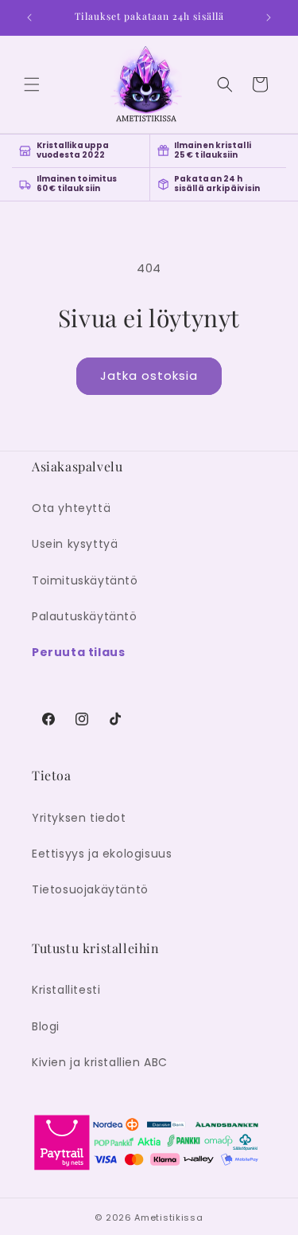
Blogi (46, 1026)
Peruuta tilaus (78, 652)
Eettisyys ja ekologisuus (102, 854)
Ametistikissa (168, 1217)
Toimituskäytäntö (85, 580)
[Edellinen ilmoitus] (29, 17)
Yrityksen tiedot (79, 818)
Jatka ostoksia (149, 375)
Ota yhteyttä (71, 508)
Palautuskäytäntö (84, 616)
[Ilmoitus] (268, 17)
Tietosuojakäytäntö (90, 889)
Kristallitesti (66, 990)
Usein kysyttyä (75, 544)
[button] (31, 84)
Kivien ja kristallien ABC (100, 1062)
